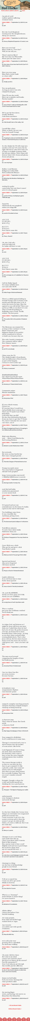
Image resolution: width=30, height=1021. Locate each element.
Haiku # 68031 (6, 615)
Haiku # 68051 (6, 249)
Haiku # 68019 (6, 885)
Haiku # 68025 (6, 727)
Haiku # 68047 (6, 346)
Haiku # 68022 (6, 827)
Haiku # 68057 (6, 134)
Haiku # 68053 (6, 210)
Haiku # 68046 (6, 365)
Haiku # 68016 (6, 947)
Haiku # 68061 (6, 61)
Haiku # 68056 (6, 159)
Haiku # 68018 (6, 901)
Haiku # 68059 (6, 101)
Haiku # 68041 (6, 442)
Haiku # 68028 (6, 678)
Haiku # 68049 (6, 289)
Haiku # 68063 (6, 22)
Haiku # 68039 (6, 479)
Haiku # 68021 (6, 852)
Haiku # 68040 (6, 458)
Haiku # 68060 (6, 78)
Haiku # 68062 (6, 38)
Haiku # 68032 (6, 599)
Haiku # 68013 (6, 998)
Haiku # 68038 (6, 495)
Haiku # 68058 (6, 119)
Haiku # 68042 (6, 425)
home (3, 10)
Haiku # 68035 (6, 551)
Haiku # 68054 (6, 192)
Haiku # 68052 (6, 233)
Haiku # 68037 (6, 518)
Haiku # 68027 (6, 694)
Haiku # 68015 (6, 968)
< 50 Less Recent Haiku (15, 1005)
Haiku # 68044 (6, 381)
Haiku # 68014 (6, 984)
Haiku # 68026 (6, 710)
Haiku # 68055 (6, 175)
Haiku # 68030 (6, 647)
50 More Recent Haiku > (15, 1009)
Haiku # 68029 (6, 662)
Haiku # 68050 (6, 272)
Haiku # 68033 (6, 583)
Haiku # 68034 (6, 567)
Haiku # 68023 (6, 802)
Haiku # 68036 (6, 534)
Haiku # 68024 (6, 786)
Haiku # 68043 (6, 395)
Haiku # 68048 (6, 316)
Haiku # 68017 (6, 931)
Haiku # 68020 (6, 869)
